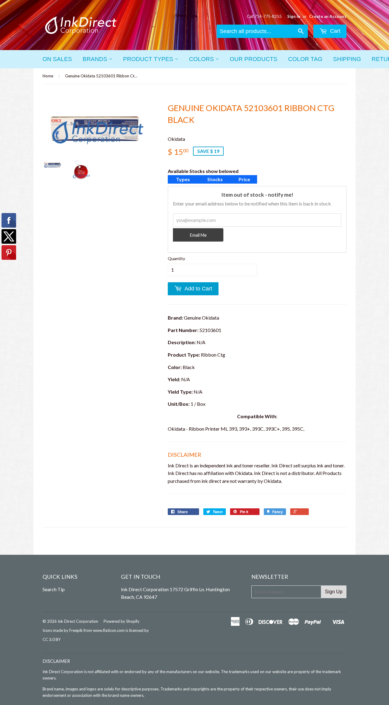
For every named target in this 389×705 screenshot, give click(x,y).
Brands (96, 59)
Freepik (76, 630)
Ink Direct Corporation (78, 621)
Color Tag (305, 59)
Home (48, 75)
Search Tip (54, 589)
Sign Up (334, 591)
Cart (334, 31)
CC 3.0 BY (51, 639)
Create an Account (327, 16)
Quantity (176, 258)
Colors (202, 59)
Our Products (253, 59)
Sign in (293, 16)
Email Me (198, 235)
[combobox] (262, 31)
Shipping (347, 59)
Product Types (149, 59)
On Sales (57, 59)
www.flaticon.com (109, 630)
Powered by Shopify (121, 621)
